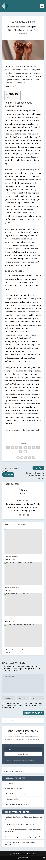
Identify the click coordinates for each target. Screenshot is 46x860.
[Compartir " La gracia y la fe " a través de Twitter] (12, 447)
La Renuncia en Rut (11, 799)
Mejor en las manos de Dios (14, 588)
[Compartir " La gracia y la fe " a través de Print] (25, 452)
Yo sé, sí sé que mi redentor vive (23, 824)
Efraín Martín (25, 27)
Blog (16, 30)
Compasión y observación (14, 619)
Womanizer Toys (19, 430)
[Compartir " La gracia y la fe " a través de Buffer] (34, 447)
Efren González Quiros (12, 842)
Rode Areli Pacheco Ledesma (15, 830)
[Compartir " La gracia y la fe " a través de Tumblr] (21, 447)
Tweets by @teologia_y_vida (13, 771)
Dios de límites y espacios (13, 788)
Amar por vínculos (11, 557)
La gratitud (8, 783)
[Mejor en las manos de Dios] (23, 573)
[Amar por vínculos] (23, 541)
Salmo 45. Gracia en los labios (15, 650)
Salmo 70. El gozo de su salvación (16, 804)
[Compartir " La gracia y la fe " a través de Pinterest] (25, 447)
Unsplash (35, 430)
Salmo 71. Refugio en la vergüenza (16, 794)
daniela (7, 817)
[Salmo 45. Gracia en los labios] (23, 635)
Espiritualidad (25, 30)
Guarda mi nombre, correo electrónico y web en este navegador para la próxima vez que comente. (22, 705)
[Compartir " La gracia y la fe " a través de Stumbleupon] (38, 447)
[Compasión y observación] (23, 604)
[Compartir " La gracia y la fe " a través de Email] (21, 452)
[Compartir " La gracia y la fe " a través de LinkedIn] (29, 447)
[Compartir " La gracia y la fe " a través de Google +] (16, 447)
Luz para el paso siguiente (31, 837)
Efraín (6, 824)
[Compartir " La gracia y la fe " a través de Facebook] (8, 447)
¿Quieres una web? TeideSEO (26, 854)
